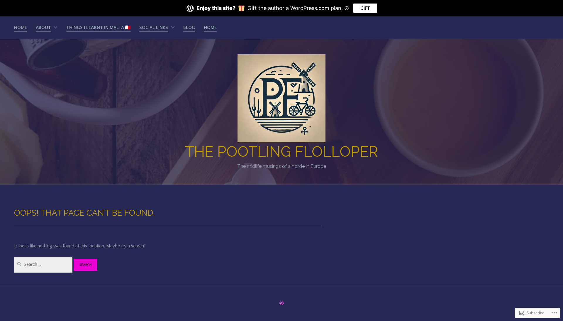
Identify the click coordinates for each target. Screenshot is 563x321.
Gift (365, 8)
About (43, 27)
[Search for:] (44, 264)
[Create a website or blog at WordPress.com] (281, 304)
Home (20, 27)
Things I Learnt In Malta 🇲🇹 (98, 27)
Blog (189, 27)
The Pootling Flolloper (281, 151)
